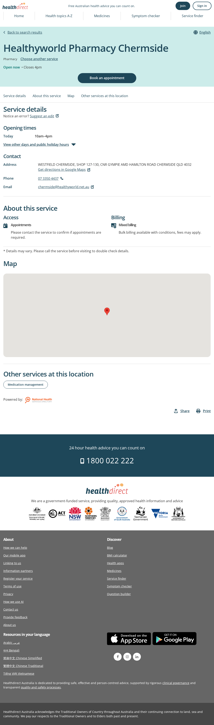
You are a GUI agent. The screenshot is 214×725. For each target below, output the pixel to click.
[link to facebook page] (118, 657)
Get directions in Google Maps (62, 169)
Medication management (25, 385)
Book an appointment (107, 78)
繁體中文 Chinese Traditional (23, 666)
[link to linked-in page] (137, 657)
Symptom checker (146, 16)
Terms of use (12, 586)
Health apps (115, 563)
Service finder (192, 16)
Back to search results (25, 32)
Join (183, 6)
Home (19, 16)
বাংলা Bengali (11, 650)
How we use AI (13, 602)
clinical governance (175, 683)
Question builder (119, 594)
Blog (110, 548)
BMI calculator (117, 555)
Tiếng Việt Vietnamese (18, 674)
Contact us (10, 609)
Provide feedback (15, 617)
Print (207, 411)
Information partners (18, 571)
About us (9, 625)
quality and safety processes (41, 687)
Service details (14, 96)
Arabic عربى (11, 643)
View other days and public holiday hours (36, 144)
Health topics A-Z (59, 16)
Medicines (102, 16)
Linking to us (12, 563)
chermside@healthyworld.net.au (63, 187)
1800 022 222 (109, 460)
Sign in (202, 6)
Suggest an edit (42, 116)
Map (71, 96)
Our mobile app (14, 555)
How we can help (15, 548)
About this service (47, 96)
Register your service (18, 579)
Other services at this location (104, 96)
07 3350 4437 (48, 178)
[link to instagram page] (127, 657)
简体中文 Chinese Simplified (22, 658)
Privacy (8, 594)
